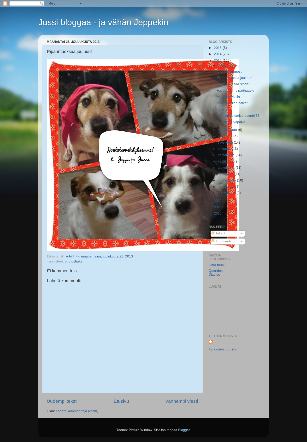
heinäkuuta (227, 155)
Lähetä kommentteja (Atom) (77, 411)
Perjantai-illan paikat (232, 103)
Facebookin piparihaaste (235, 90)
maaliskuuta (227, 180)
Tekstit (219, 233)
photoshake (74, 261)
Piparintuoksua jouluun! (234, 78)
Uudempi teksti (62, 401)
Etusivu (121, 401)
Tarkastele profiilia (222, 349)
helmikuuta (226, 186)
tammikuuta (227, 193)
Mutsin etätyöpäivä (231, 122)
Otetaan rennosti (229, 71)
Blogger (184, 430)
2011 (218, 207)
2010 (218, 213)
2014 (218, 54)
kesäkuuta (226, 161)
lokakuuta (225, 136)
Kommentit (223, 241)
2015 (218, 48)
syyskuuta (226, 142)
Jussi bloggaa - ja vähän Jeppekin (103, 22)
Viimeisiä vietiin (228, 97)
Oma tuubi (216, 265)
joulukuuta (226, 66)
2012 (218, 201)
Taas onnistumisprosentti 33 (238, 115)
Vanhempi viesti (181, 401)
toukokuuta (227, 167)
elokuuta (225, 149)
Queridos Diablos (216, 272)
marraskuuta (228, 130)
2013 (218, 60)
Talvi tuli (223, 109)
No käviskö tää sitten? (233, 84)
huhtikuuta (226, 174)
